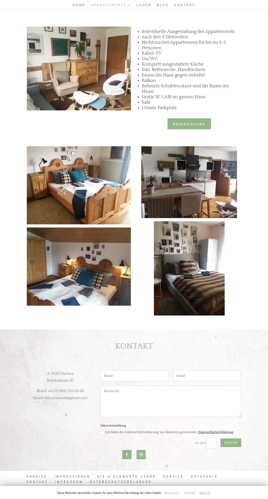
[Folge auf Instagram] (141, 454)
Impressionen (72, 476)
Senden (230, 443)
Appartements (109, 5)
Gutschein (204, 476)
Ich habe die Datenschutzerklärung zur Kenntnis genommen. (169, 432)
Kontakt (185, 5)
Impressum (69, 482)
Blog (163, 5)
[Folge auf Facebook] (126, 454)
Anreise (37, 476)
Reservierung (189, 124)
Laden (143, 5)
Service (173, 476)
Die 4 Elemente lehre (126, 476)
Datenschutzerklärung (215, 432)
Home (78, 5)
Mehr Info (205, 493)
